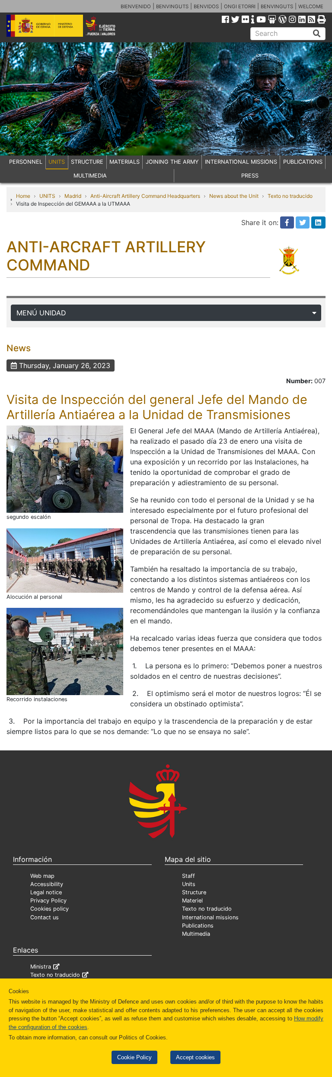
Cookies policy (49, 908)
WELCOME (310, 6)
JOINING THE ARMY (172, 162)
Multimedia (196, 934)
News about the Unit (234, 196)
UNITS (56, 162)
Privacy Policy (48, 900)
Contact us (44, 917)
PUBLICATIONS (302, 162)
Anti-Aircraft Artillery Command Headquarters (145, 196)
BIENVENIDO (136, 6)
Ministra (40, 966)
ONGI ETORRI (239, 6)
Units (188, 884)
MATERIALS (124, 162)
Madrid (72, 196)
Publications (198, 925)
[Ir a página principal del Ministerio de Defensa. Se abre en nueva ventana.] (44, 25)
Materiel (192, 900)
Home (23, 196)
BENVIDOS (206, 6)
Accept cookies (195, 1057)
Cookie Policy (134, 1057)
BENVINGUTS (172, 6)
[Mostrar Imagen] (64, 468)
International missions (210, 917)
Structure (194, 892)
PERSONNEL (25, 162)
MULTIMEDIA (90, 175)
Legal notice (46, 892)
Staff (188, 876)
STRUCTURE (87, 162)
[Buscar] (316, 33)
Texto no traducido (290, 196)
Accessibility (46, 884)
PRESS (250, 175)
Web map (42, 876)
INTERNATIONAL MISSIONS (241, 162)
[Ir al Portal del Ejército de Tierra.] (106, 25)
